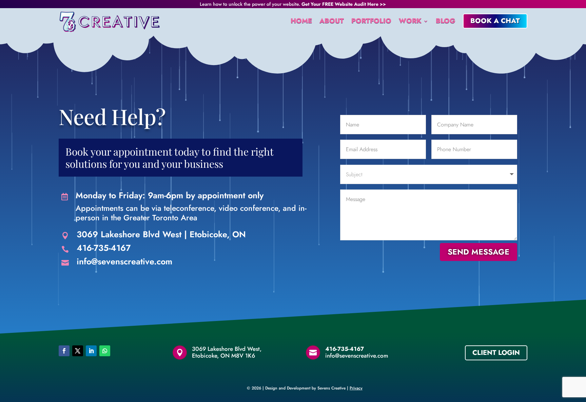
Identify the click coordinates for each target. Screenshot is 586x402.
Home (301, 21)
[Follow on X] (77, 350)
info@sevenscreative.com (124, 261)
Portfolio (371, 21)
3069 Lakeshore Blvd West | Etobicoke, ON (161, 234)
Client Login (496, 353)
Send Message (478, 252)
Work (410, 21)
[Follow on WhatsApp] (104, 350)
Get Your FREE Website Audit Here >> (343, 4)
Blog (445, 21)
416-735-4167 (104, 248)
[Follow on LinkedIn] (91, 350)
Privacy (356, 388)
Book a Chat (495, 21)
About (331, 21)
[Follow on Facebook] (64, 350)
